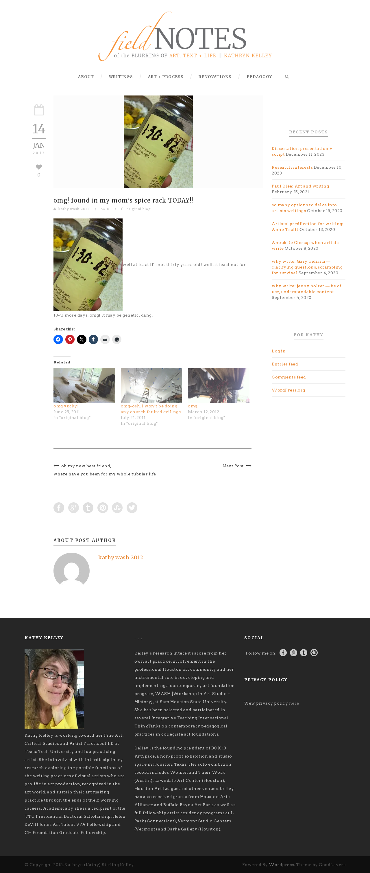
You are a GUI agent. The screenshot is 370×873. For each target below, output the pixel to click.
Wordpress (281, 864)
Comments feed (289, 377)
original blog (139, 209)
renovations (215, 76)
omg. (193, 406)
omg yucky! (66, 406)
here (294, 703)
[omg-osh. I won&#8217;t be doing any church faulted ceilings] (151, 385)
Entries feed (285, 364)
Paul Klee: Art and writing (300, 186)
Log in (279, 351)
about (86, 76)
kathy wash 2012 (74, 209)
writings (121, 76)
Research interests (292, 167)
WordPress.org (288, 390)
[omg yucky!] (84, 385)
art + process (166, 76)
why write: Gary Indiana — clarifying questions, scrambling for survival (307, 267)
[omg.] (218, 385)
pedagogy (259, 76)
